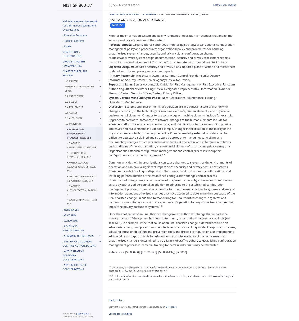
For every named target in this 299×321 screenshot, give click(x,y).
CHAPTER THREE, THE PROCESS (75, 73)
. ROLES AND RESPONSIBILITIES (73, 228)
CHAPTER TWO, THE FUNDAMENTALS (74, 63)
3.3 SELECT (71, 101)
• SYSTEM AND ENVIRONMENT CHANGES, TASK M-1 (79, 133)
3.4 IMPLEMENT (74, 107)
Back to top (116, 300)
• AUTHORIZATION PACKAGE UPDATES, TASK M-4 (81, 167)
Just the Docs (82, 313)
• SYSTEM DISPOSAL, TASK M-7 (82, 202)
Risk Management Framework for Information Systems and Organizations (80, 25)
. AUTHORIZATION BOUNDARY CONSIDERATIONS (73, 255)
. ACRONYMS (70, 220)
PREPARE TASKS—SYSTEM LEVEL (79, 88)
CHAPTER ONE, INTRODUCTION (72, 54)
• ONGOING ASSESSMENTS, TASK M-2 (81, 145)
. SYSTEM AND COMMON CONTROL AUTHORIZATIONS (79, 243)
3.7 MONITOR (73, 123)
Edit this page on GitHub (120, 313)
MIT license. (171, 306)
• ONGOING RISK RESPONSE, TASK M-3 (79, 155)
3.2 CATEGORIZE (74, 96)
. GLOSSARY (69, 215)
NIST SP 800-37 (77, 5)
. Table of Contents (73, 40)
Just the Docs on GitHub (224, 4)
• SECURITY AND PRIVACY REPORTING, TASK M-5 (81, 178)
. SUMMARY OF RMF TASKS (78, 236)
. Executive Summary (75, 35)
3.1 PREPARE (72, 81)
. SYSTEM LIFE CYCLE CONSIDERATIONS (75, 267)
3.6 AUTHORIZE (74, 118)
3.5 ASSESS (71, 112)
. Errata (67, 46)
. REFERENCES (71, 209)
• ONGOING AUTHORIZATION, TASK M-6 (82, 190)
